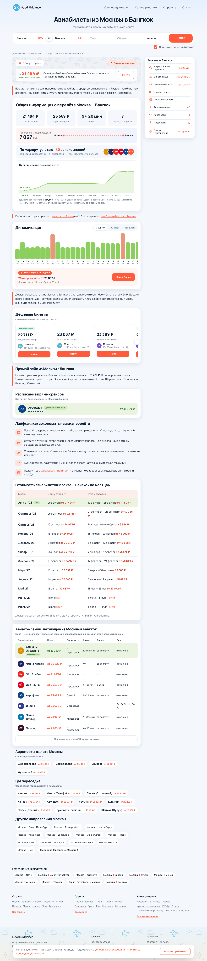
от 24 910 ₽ (67, 552)
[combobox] (30, 38)
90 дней (114, 227)
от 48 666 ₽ (118, 570)
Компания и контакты (158, 941)
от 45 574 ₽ (123, 552)
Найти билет (123, 277)
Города (48, 53)
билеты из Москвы (63, 216)
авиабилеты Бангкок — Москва (118, 216)
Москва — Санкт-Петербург (33, 827)
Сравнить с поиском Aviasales (176, 47)
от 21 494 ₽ (68, 502)
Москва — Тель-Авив (82, 842)
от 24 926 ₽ (69, 561)
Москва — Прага (108, 842)
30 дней (100, 227)
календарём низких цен (54, 470)
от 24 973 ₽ (68, 524)
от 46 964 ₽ (121, 524)
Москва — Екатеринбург (67, 827)
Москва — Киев (26, 842)
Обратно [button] (122, 38)
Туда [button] (93, 38)
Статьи (186, 7)
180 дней (130, 227)
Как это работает (146, 7)
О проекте (169, 7)
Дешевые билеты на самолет (27, 53)
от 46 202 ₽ (122, 533)
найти (59, 597)
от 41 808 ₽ (124, 502)
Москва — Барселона (58, 834)
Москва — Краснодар (29, 834)
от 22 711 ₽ (69, 513)
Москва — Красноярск (52, 842)
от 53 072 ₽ (114, 588)
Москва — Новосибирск (99, 827)
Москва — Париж (117, 834)
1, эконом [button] (150, 38)
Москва (58, 53)
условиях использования (110, 949)
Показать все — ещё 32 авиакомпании (76, 739)
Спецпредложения (116, 7)
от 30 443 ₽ (65, 579)
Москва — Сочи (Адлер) (89, 834)
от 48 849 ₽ (126, 561)
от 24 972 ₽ (67, 533)
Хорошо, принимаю (175, 951)
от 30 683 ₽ (63, 588)
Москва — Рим (25, 849)
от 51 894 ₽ (121, 579)
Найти (126, 75)
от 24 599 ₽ (66, 570)
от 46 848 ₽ (124, 542)
